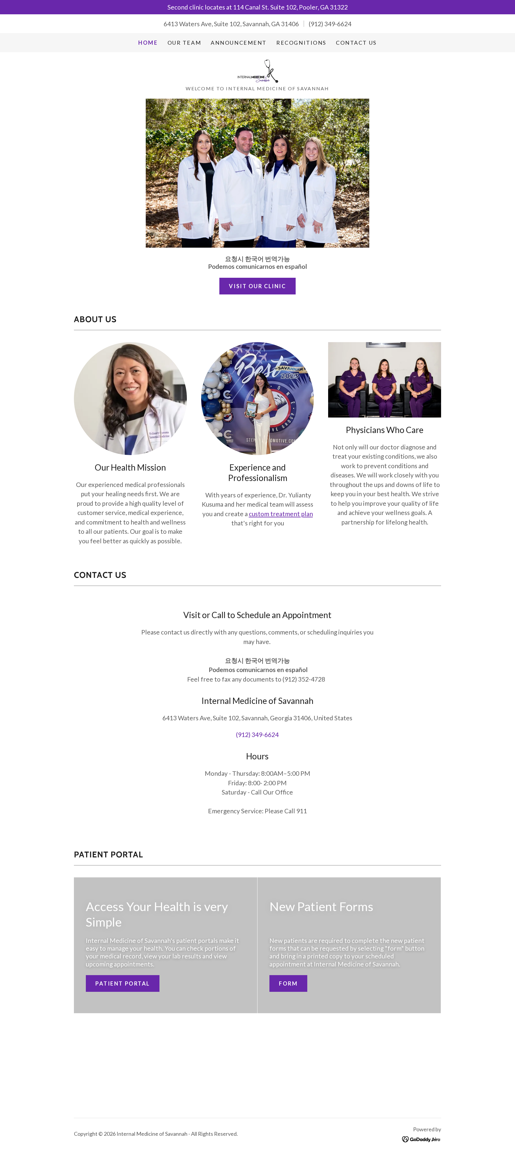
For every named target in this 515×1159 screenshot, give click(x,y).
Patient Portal (122, 983)
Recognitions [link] (301, 42)
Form (288, 983)
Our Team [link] (184, 42)
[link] (257, 70)
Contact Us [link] (356, 42)
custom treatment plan (281, 513)
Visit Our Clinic (257, 286)
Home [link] (148, 42)
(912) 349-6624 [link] (330, 23)
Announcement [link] (239, 42)
